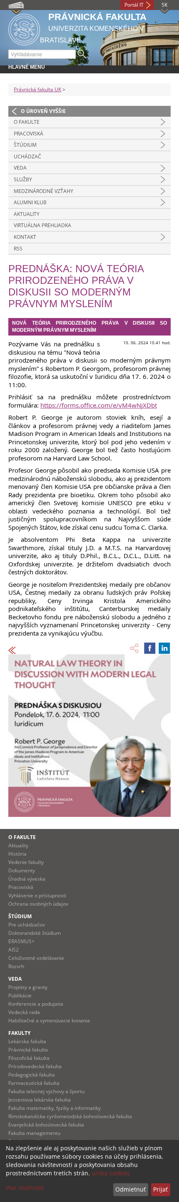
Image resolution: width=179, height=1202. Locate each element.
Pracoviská (28, 133)
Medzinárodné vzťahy (43, 191)
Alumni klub (30, 202)
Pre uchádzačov (26, 924)
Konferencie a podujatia (35, 1003)
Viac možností (25, 1188)
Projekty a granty (27, 987)
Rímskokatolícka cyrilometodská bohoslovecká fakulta (70, 1116)
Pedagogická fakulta (31, 1074)
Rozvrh (16, 966)
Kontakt (25, 236)
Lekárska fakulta (27, 1041)
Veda (20, 167)
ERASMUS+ (21, 941)
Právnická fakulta (28, 1049)
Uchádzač (27, 156)
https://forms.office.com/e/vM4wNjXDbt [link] (98, 405)
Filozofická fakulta (29, 1058)
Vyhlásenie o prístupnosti (37, 895)
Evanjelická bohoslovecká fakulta (46, 1124)
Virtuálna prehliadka (42, 225)
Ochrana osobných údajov (38, 903)
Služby (23, 179)
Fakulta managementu (34, 1133)
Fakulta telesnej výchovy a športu (46, 1091)
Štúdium (25, 144)
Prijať (160, 1189)
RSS (18, 248)
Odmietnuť (130, 1189)
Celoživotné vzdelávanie (36, 958)
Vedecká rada (24, 1012)
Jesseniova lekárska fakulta (39, 1099)
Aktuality (27, 214)
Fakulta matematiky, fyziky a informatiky (54, 1108)
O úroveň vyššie (43, 111)
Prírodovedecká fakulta (35, 1066)
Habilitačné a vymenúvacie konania (49, 1020)
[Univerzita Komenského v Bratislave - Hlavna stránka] (24, 28)
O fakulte (27, 121)
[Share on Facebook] (150, 648)
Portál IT (134, 4)
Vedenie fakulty (26, 862)
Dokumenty (21, 870)
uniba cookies (111, 1173)
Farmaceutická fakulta (34, 1083)
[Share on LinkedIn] (164, 648)
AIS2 (13, 949)
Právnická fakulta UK (37, 89)
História (17, 853)
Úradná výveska (26, 878)
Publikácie (20, 995)
